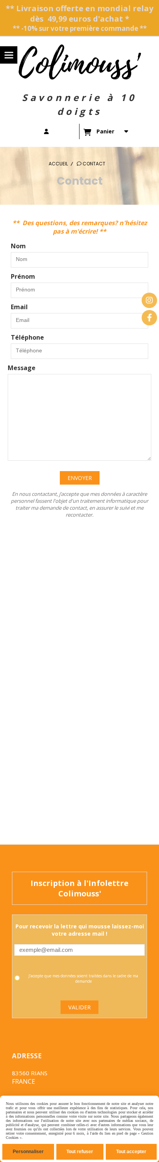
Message (22, 368)
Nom (18, 246)
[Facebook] (149, 317)
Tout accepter (131, 1151)
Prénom (23, 276)
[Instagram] (149, 300)
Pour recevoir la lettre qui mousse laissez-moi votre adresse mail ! (79, 930)
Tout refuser (79, 1151)
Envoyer (80, 478)
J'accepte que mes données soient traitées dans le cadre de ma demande (83, 978)
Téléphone (27, 337)
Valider (79, 1007)
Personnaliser (28, 1151)
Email (19, 307)
